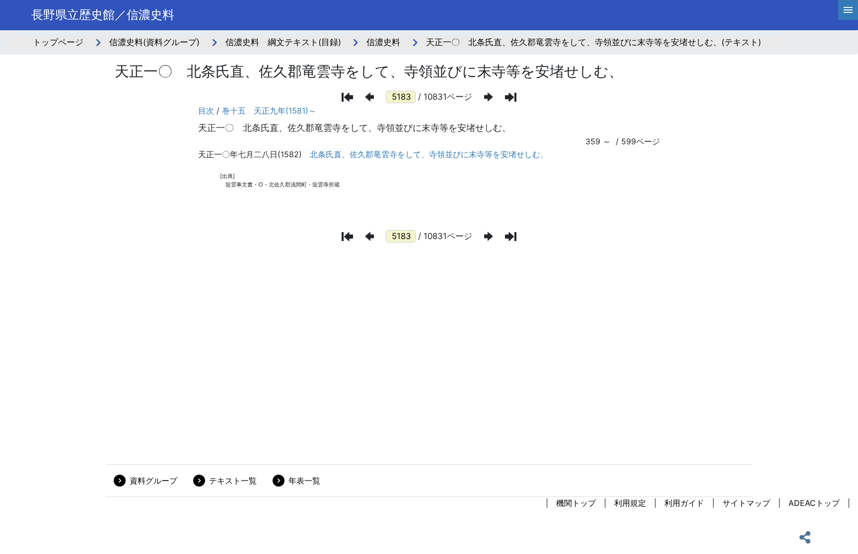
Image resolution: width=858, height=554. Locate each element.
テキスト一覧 (233, 481)
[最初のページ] (347, 97)
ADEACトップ (814, 503)
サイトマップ (746, 503)
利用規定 (630, 503)
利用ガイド (684, 503)
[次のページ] (488, 97)
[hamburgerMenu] (848, 10)
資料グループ (153, 481)
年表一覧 (304, 481)
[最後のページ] (510, 97)
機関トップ (576, 503)
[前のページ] (369, 97)
